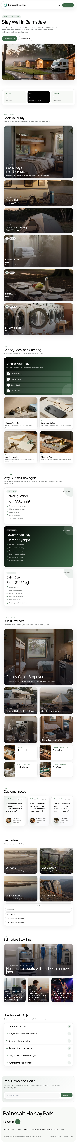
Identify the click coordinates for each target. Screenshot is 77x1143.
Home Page (9, 1129)
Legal (71, 1136)
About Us (53, 1136)
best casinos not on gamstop (15, 918)
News (19, 1129)
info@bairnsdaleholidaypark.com (44, 1129)
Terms (66, 1136)
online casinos (11, 914)
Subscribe (65, 1095)
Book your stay (8, 38)
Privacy (60, 1136)
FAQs (26, 1129)
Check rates (24, 38)
